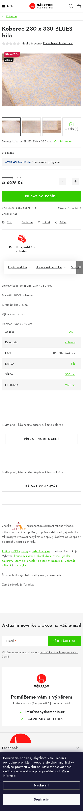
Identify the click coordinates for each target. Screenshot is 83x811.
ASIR (15, 214)
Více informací (63, 141)
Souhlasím (41, 799)
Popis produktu (17, 267)
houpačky (20, 565)
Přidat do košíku (41, 196)
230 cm (70, 385)
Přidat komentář (41, 486)
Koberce (70, 342)
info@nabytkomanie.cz (45, 711)
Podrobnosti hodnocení (58, 43)
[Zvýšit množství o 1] (75, 181)
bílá (73, 364)
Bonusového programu (46, 162)
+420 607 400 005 (45, 719)
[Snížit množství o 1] (62, 181)
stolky (25, 551)
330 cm (70, 374)
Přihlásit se (64, 641)
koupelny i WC (23, 556)
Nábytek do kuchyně (47, 556)
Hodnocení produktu (49, 267)
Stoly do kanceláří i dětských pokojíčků (39, 561)
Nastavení (41, 785)
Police (6, 551)
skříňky (15, 551)
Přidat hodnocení (41, 439)
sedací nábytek (41, 551)
